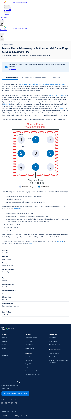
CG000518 (6, 104)
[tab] (10, 78)
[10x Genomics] (7, 328)
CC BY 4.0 (60, 241)
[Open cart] (1, 24)
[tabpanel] (35, 199)
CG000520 (59, 108)
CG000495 (18, 209)
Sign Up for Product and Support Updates (15, 393)
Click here (12, 69)
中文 (8, 411)
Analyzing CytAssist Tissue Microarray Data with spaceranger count (42, 84)
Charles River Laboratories (57, 95)
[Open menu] (2, 39)
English (3, 411)
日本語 (14, 411)
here (30, 243)
